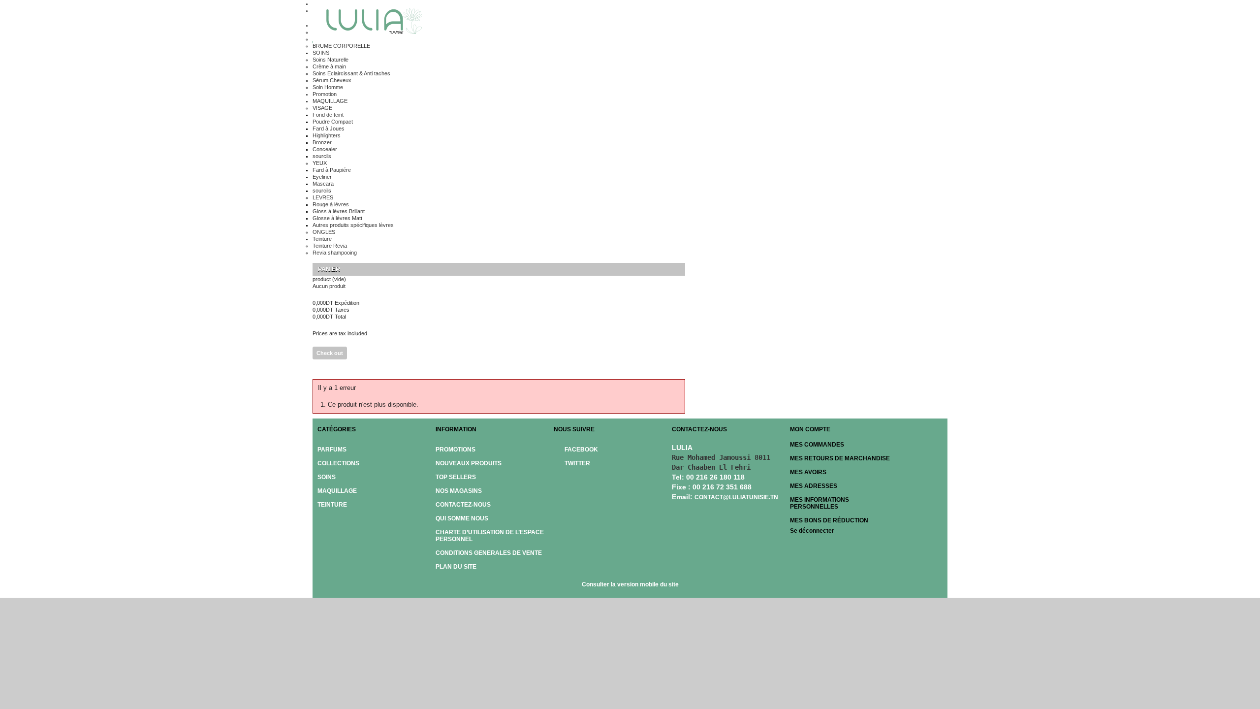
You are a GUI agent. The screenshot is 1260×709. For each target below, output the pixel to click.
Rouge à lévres (331, 204)
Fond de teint (328, 115)
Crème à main (329, 66)
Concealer (325, 149)
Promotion (325, 94)
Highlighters (327, 135)
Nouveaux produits (469, 463)
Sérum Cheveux (332, 80)
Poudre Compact (333, 122)
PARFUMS (331, 449)
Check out (329, 353)
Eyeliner (322, 177)
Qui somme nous (462, 518)
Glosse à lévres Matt (337, 218)
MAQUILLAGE (330, 101)
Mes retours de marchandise (840, 458)
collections (338, 463)
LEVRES (323, 197)
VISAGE (322, 108)
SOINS (321, 53)
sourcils (322, 156)
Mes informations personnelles (819, 503)
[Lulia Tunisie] (371, 22)
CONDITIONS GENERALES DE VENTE (489, 552)
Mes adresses (813, 486)
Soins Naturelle (330, 60)
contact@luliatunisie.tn (736, 497)
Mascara (323, 184)
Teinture (322, 239)
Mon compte (810, 429)
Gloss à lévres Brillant (339, 211)
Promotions (455, 449)
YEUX (320, 163)
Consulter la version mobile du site (630, 584)
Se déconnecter (812, 530)
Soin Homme (328, 87)
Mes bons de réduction (829, 520)
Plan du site (456, 566)
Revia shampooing (335, 253)
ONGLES (324, 232)
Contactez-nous (463, 504)
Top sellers (456, 477)
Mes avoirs (808, 472)
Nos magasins (459, 490)
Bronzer (322, 142)
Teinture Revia (330, 246)
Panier (330, 269)
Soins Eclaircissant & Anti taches (351, 73)
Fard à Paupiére (332, 170)
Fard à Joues (329, 128)
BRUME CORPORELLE (341, 46)
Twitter (577, 463)
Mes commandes (817, 444)
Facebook (581, 449)
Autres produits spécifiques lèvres (353, 225)
